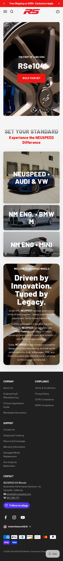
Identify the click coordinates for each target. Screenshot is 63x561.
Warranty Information (14, 446)
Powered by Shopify (39, 551)
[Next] (59, 3)
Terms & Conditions (45, 387)
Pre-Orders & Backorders (10, 464)
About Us (8, 387)
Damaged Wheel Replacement (11, 454)
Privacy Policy (42, 393)
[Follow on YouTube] (22, 517)
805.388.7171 (13, 497)
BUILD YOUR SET (31, 78)
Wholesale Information (15, 412)
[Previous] (4, 3)
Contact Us (9, 429)
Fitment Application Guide (13, 405)
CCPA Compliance (44, 399)
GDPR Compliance (44, 405)
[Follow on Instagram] (14, 517)
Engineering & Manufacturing (10, 395)
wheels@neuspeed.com (19, 494)
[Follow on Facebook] (5, 517)
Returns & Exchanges (14, 441)
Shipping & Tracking (13, 435)
